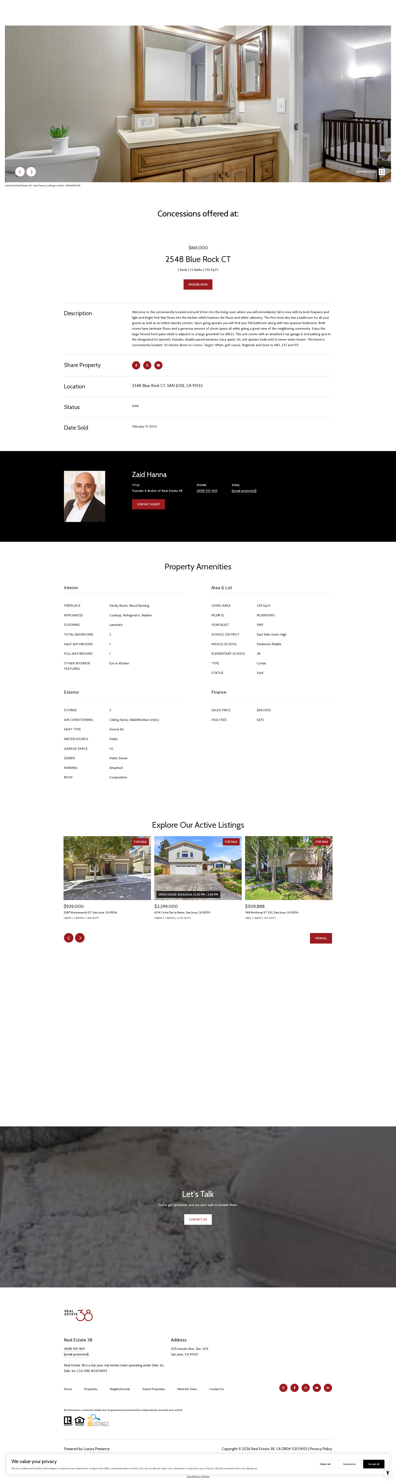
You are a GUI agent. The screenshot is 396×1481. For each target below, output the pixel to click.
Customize (349, 1464)
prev (20, 171)
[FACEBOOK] (294, 1388)
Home (68, 1389)
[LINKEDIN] (328, 1388)
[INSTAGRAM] (306, 1388)
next (31, 171)
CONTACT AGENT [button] (148, 504)
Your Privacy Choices (198, 1476)
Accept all (373, 1464)
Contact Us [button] (198, 1219)
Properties (91, 1389)
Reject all (325, 1464)
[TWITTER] (283, 1388)
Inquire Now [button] (198, 284)
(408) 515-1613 (207, 491)
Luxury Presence (97, 1449)
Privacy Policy (321, 1449)
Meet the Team (187, 1389)
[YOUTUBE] (317, 1388)
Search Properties (153, 1389)
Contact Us (216, 1389)
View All (321, 938)
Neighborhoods (120, 1389)
